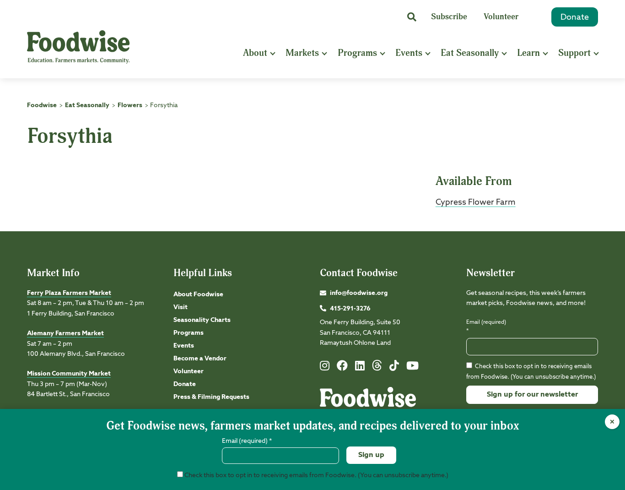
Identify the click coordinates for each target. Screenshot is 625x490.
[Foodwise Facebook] (342, 368)
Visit (180, 307)
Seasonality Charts (202, 320)
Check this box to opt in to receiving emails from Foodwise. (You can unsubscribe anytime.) (315, 475)
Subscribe (449, 16)
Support (574, 53)
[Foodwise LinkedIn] (360, 368)
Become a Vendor (199, 358)
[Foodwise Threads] (377, 369)
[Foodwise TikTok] (394, 368)
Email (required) (486, 327)
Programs (357, 53)
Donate (574, 17)
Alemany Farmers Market (65, 333)
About (255, 53)
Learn (528, 53)
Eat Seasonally (470, 53)
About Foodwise (198, 294)
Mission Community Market (69, 373)
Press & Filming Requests (211, 397)
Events (408, 53)
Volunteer (501, 16)
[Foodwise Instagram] (324, 368)
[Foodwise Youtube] (412, 368)
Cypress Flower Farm (476, 202)
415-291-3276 (350, 308)
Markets (302, 53)
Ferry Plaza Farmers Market (69, 293)
